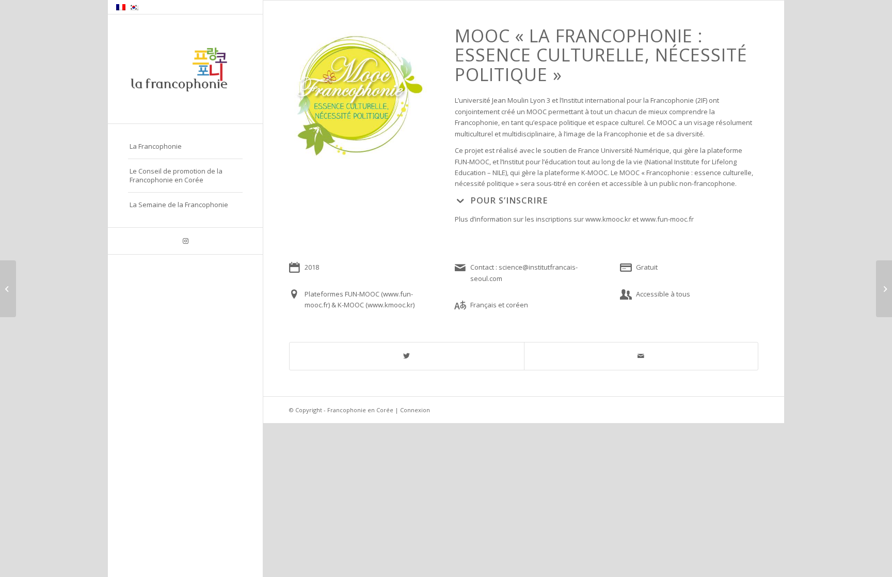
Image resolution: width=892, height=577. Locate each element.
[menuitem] (185, 146)
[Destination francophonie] (884, 288)
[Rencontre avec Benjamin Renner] (8, 288)
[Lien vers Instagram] (185, 241)
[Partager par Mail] (641, 355)
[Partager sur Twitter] (407, 355)
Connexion (415, 410)
